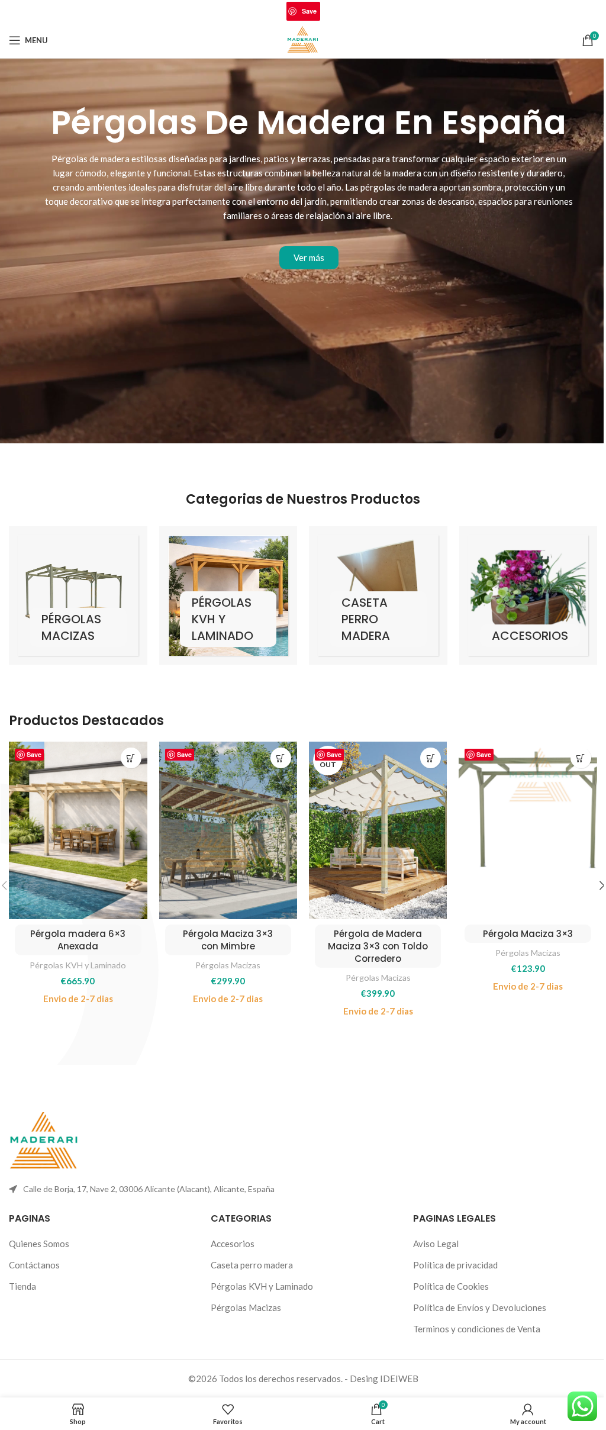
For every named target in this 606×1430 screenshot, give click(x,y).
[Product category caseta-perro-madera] (378, 595)
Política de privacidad (455, 1265)
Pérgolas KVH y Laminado (78, 965)
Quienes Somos (39, 1243)
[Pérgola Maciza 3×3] (528, 830)
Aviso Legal (436, 1243)
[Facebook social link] (264, 12)
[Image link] (44, 1140)
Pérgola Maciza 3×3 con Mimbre (228, 939)
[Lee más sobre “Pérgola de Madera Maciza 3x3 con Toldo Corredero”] (430, 758)
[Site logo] (303, 39)
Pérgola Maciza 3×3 (528, 933)
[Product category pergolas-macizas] (78, 595)
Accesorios (232, 1243)
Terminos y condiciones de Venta (476, 1328)
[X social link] (278, 12)
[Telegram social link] (342, 12)
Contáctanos (34, 1265)
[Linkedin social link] (327, 12)
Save (309, 11)
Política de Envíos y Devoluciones (479, 1307)
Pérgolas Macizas (227, 965)
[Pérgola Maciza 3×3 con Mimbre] (228, 830)
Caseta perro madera (252, 1265)
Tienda (22, 1286)
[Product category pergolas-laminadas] (228, 595)
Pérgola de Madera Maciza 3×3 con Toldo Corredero (378, 946)
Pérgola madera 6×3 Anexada (77, 939)
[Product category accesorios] (528, 595)
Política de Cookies (451, 1286)
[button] (131, 758)
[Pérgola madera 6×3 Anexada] (78, 830)
